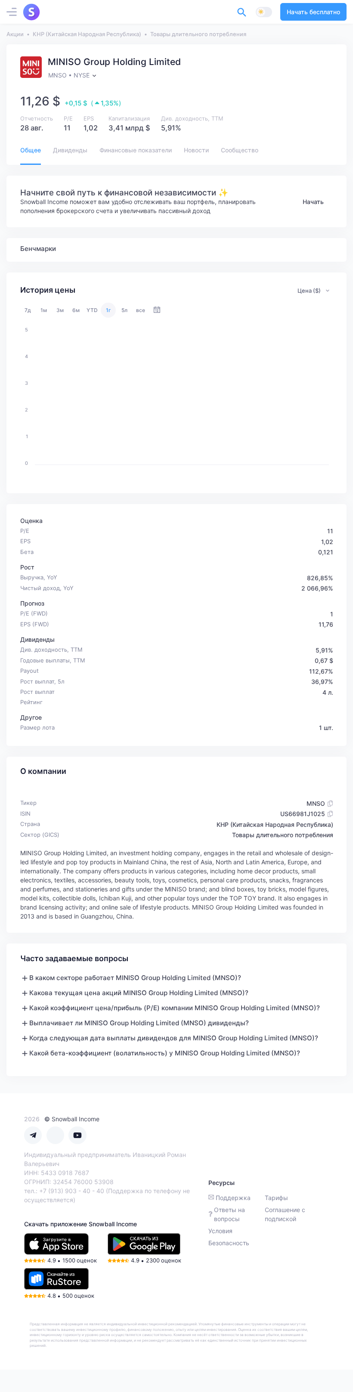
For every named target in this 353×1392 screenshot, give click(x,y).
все (140, 310)
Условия (220, 1230)
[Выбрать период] (156, 310)
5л (124, 310)
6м (76, 310)
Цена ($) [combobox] (309, 290)
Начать (313, 201)
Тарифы (276, 1197)
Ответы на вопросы (229, 1214)
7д (28, 310)
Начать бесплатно (313, 11)
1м (43, 310)
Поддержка (233, 1197)
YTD (92, 310)
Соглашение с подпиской (285, 1214)
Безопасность (228, 1243)
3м (60, 310)
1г (108, 310)
